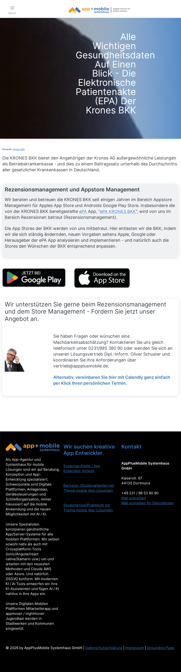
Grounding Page (160, 648)
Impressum (134, 648)
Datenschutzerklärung (103, 648)
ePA (83, 211)
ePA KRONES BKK (118, 211)
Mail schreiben (133, 498)
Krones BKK (19, 149)
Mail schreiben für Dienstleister (147, 503)
